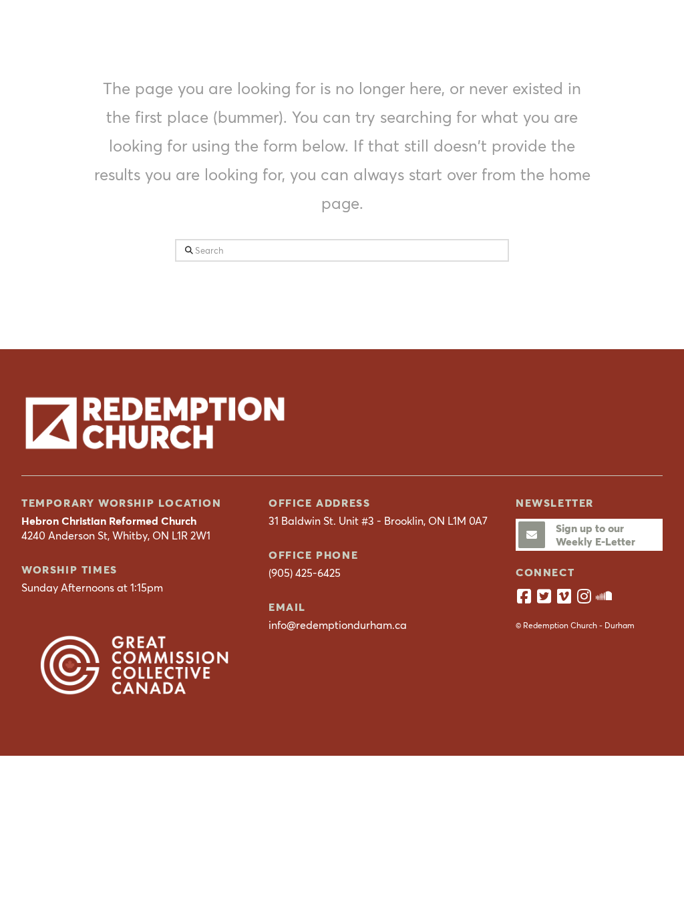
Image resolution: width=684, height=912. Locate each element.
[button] (647, 29)
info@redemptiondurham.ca (338, 625)
